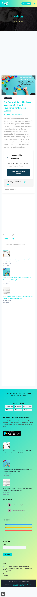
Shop (24, 393)
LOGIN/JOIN (26, 3)
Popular (6, 530)
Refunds (15, 585)
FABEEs (15, 393)
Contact (19, 395)
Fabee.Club (9, 114)
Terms (21, 584)
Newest (6, 524)
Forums (13, 395)
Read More (9, 190)
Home (15, 21)
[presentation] (18, 85)
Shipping (21, 585)
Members (6, 520)
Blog (20, 393)
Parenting (8, 98)
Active (5, 527)
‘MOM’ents (9, 393)
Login (24, 395)
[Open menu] (34, 4)
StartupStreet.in (14, 584)
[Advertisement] (18, 53)
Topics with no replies (18, 510)
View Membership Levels (18, 172)
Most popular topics (18, 505)
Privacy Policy (27, 584)
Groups (29, 393)
